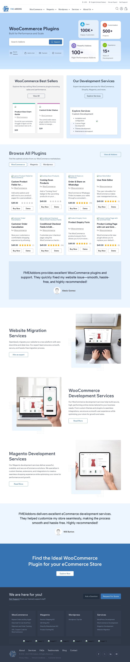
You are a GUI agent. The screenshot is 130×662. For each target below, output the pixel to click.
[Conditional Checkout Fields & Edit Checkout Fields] (51, 219)
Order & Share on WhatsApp (76, 183)
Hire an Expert (112, 2)
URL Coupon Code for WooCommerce (19, 631)
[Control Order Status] (48, 107)
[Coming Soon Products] (51, 176)
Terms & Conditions (38, 658)
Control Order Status (48, 110)
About (22, 650)
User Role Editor (105, 180)
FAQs (42, 650)
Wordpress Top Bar (75, 619)
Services (75, 9)
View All (36, 96)
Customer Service (54, 658)
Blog (64, 650)
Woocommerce (76, 188)
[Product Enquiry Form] (79, 218)
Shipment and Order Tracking (22, 626)
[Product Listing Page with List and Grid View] (108, 219)
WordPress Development (106, 619)
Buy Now (16, 208)
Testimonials (53, 650)
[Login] (121, 9)
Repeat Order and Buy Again (21, 619)
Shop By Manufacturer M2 (49, 626)
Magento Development (105, 626)
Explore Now (65, 573)
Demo (28, 208)
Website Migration (103, 630)
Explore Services (94, 96)
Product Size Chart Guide (23, 113)
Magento (50, 9)
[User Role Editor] (108, 176)
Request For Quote (111, 596)
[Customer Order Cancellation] (22, 219)
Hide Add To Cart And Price (21, 623)
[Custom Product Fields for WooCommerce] (22, 176)
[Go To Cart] (126, 9)
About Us (87, 9)
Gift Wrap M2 (44, 623)
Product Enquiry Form (79, 222)
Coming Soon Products (46, 181)
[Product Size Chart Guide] (24, 107)
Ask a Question (91, 596)
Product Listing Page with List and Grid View (107, 226)
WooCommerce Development (107, 623)
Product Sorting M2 (47, 630)
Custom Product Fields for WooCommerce (19, 183)
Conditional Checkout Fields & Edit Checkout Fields (50, 226)
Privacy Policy (24, 658)
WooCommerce (36, 9)
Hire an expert (18, 355)
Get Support (123, 2)
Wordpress (63, 9)
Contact (73, 650)
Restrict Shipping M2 (47, 619)
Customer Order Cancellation (19, 225)
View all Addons (110, 154)
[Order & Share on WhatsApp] (79, 176)
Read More (78, 421)
